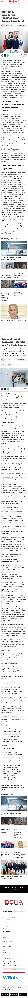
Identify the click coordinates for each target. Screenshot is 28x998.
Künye (4, 954)
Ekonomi (5, 924)
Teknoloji (5, 928)
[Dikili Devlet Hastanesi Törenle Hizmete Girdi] (20, 285)
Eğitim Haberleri (7, 919)
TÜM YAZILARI (22, 25)
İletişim (4, 952)
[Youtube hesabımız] (18, 890)
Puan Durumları (7, 944)
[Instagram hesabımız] (15, 890)
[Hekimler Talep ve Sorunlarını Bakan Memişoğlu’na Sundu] (14, 867)
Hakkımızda (6, 950)
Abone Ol (14, 969)
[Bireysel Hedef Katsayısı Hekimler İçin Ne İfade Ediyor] (7, 267)
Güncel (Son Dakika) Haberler (8, 365)
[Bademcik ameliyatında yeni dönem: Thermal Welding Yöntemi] (14, 311)
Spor (4, 921)
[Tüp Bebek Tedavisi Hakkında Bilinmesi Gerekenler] (14, 248)
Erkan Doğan (9, 25)
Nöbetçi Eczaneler (7, 941)
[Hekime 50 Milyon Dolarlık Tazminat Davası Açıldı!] (20, 267)
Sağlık (25, 29)
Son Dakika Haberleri (8, 926)
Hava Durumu (6, 935)
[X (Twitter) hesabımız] (13, 890)
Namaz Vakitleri (7, 939)
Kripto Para (5, 937)
